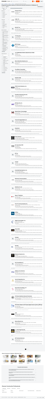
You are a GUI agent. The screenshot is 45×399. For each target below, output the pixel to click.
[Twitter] (40, 397)
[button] (1, 12)
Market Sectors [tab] (8, 388)
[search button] (33, 1)
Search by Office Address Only (4, 9)
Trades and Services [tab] (14, 388)
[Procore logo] (4, 1)
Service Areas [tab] (18, 388)
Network (8, 1)
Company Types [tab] (4, 388)
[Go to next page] (28, 349)
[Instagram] (41, 397)
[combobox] (28, 1)
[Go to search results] (8, 55)
